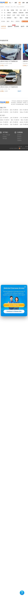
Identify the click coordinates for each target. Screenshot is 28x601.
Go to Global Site (14, 305)
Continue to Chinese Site (14, 311)
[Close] (25, 287)
